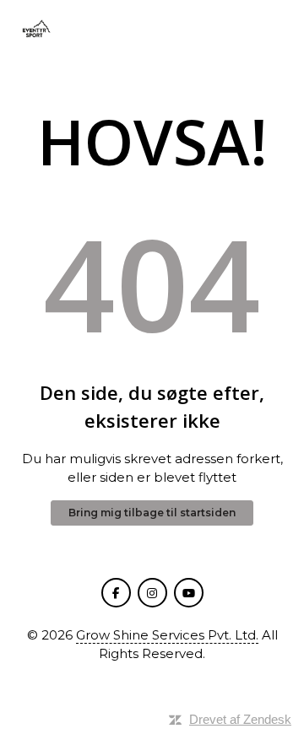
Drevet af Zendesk (240, 719)
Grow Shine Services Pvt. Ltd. (167, 635)
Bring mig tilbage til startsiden (152, 512)
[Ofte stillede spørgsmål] (35, 30)
